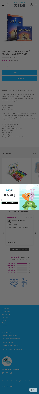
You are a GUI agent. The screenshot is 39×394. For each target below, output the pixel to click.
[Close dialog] (38, 185)
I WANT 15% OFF (10, 203)
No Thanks (10, 205)
